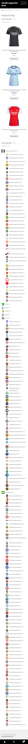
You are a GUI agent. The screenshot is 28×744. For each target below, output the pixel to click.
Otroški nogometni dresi (9, 4)
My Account (4, 742)
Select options (14, 58)
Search (14, 742)
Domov (4, 10)
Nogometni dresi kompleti (7, 736)
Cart (21, 741)
